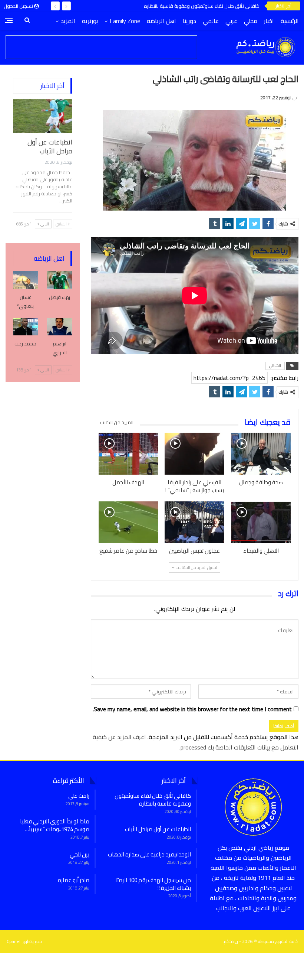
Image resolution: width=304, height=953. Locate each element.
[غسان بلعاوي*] (25, 280)
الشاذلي (275, 365)
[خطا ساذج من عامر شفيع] (128, 522)
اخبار (269, 20)
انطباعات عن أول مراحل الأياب (227, 5)
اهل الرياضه (161, 20)
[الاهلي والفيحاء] (261, 522)
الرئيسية (290, 20)
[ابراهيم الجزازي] (59, 327)
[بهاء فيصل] (59, 280)
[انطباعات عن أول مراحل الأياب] (42, 116)
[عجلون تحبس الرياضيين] (194, 522)
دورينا (189, 20)
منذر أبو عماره (73, 880)
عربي (231, 20)
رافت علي (78, 795)
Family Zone (125, 20)
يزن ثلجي (79, 854)
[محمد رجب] (25, 327)
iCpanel (13, 941)
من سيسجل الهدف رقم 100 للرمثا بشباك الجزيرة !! (153, 884)
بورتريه (90, 20)
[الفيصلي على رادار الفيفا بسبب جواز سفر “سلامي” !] (194, 454)
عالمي (211, 20)
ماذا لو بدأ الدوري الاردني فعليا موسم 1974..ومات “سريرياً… (54, 825)
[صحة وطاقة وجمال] (261, 454)
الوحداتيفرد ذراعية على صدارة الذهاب (149, 854)
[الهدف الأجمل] (128, 454)
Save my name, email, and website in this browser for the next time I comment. (192, 709)
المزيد (68, 20)
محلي (250, 20)
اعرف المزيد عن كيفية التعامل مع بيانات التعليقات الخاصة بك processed (195, 741)
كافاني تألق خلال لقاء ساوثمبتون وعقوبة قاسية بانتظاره (153, 799)
